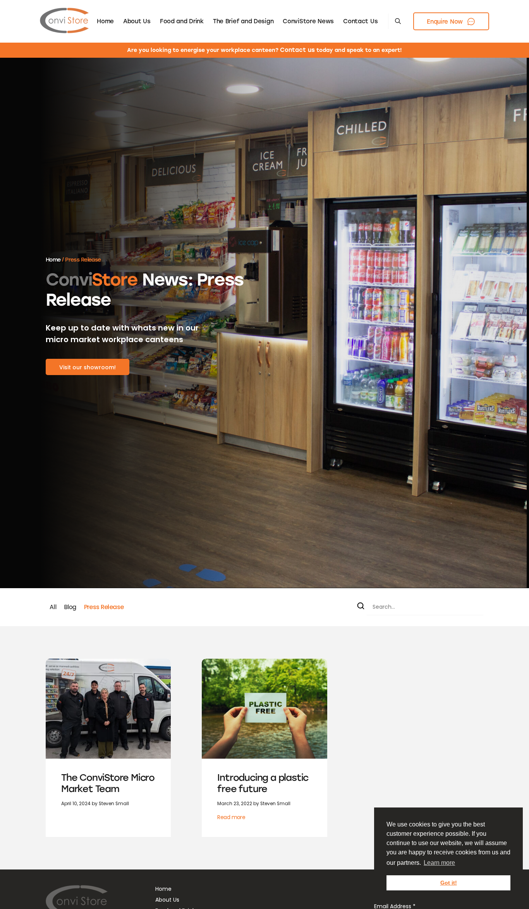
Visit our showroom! (87, 367)
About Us (137, 21)
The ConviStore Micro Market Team (108, 783)
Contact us (297, 49)
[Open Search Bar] (397, 21)
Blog (70, 607)
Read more (231, 817)
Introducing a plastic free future (262, 783)
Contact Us (360, 21)
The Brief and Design (243, 21)
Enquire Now (445, 21)
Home (105, 21)
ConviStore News (308, 21)
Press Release (104, 607)
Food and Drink (182, 21)
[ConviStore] (64, 21)
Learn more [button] (439, 862)
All (53, 607)
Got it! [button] (448, 883)
